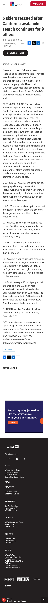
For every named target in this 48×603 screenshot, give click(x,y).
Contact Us (9, 526)
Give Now (9, 543)
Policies (8, 563)
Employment (10, 559)
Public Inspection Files (14, 561)
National (8, 349)
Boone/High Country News (14, 477)
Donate (13, 422)
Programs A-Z (11, 508)
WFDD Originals (11, 510)
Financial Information (13, 557)
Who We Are (10, 555)
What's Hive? (10, 524)
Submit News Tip (12, 494)
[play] (4, 600)
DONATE (39, 4)
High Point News (11, 475)
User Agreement (12, 565)
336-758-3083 (11, 492)
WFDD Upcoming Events (14, 522)
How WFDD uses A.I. (13, 567)
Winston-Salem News (12, 470)
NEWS (7, 482)
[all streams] (44, 600)
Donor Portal (10, 539)
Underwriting (10, 541)
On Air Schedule (11, 506)
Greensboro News (11, 472)
